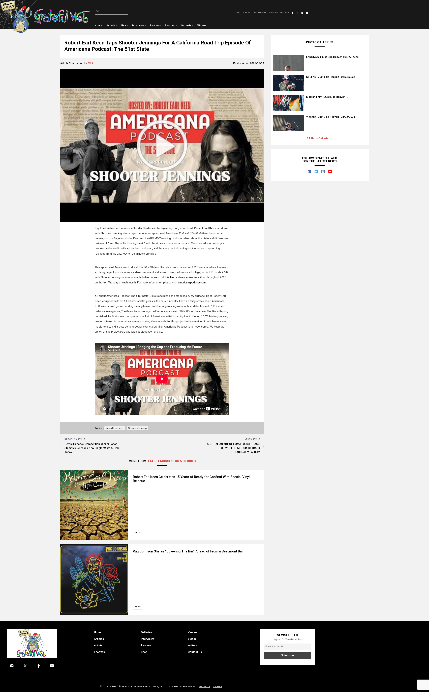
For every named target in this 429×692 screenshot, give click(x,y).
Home (98, 25)
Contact (247, 13)
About (238, 13)
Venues (192, 632)
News (124, 25)
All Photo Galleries (318, 138)
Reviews (155, 25)
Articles (111, 25)
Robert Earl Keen (114, 428)
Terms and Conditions (278, 13)
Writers (192, 645)
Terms (217, 686)
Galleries (187, 25)
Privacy (204, 686)
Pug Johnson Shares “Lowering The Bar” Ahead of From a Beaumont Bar (188, 551)
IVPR (90, 63)
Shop (144, 652)
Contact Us (195, 652)
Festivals (171, 25)
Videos (201, 25)
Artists (98, 645)
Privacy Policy (259, 13)
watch (157, 277)
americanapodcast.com (192, 282)
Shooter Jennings (137, 428)
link (172, 277)
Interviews (139, 25)
